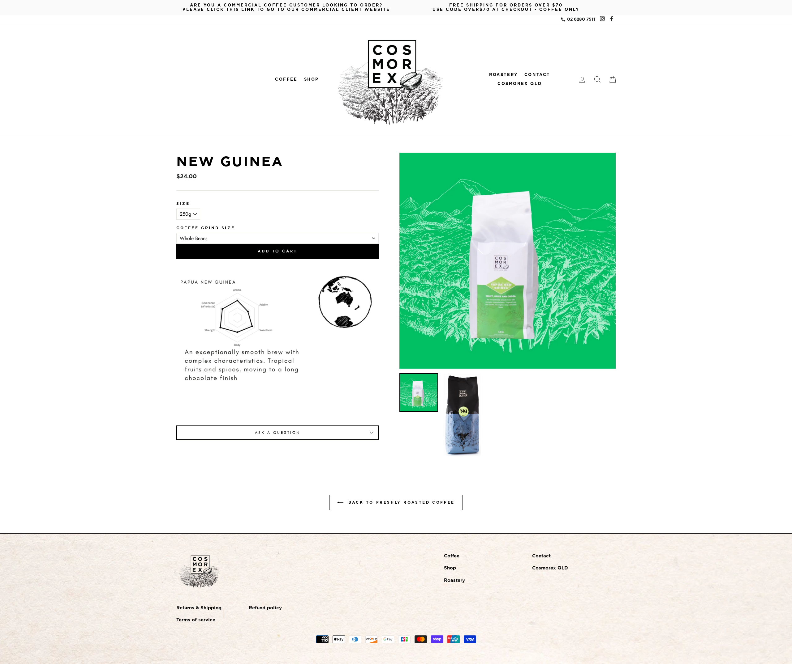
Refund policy (265, 608)
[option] (286, 7)
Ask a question (277, 432)
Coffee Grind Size (205, 228)
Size (183, 203)
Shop (311, 79)
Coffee (286, 79)
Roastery (503, 74)
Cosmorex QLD (519, 83)
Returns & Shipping (199, 608)
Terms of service (195, 620)
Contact (537, 74)
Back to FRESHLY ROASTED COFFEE (400, 502)
